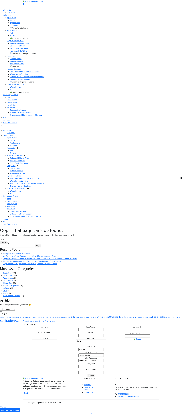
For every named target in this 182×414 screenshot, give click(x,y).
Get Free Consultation (10, 410)
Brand (5, 293)
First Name (45, 327)
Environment (52, 317)
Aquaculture (12, 30)
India (73, 317)
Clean (22, 317)
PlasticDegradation (139, 317)
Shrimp (13, 35)
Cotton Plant (45, 317)
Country (91, 338)
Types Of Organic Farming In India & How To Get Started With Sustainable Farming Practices (40, 258)
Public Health (158, 317)
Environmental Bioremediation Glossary (26, 115)
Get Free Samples (10, 122)
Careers (6, 117)
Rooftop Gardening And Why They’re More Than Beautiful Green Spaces (32, 261)
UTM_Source (91, 346)
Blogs (9, 97)
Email (91, 332)
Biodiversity (3, 317)
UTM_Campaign (91, 358)
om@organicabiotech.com (128, 396)
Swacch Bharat (22, 321)
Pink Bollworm (130, 317)
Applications (15, 23)
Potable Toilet (148, 317)
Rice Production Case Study (172, 317)
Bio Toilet (9, 317)
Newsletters (11, 105)
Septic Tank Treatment (19, 48)
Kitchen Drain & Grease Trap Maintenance (27, 77)
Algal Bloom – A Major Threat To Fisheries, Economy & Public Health (30, 264)
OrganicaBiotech (101, 317)
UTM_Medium (91, 352)
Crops (12, 20)
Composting (12, 56)
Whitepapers (12, 102)
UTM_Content (91, 369)
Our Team (11, 12)
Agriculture (11, 17)
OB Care (6, 288)
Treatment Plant (33, 321)
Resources (11, 107)
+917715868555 (123, 394)
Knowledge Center (10, 95)
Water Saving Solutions (19, 74)
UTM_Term (91, 363)
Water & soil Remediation (17, 188)
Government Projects (11, 296)
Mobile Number (44, 332)
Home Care (7, 283)
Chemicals (18, 317)
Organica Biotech (117, 317)
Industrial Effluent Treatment (21, 43)
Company (44, 338)
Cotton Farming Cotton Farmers (33, 317)
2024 (5, 290)
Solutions (7, 15)
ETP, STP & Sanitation (15, 41)
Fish (11, 33)
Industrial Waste (16, 61)
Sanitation (7, 273)
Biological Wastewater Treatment (16, 253)
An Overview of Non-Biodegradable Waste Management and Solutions (31, 256)
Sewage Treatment (17, 46)
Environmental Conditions (63, 317)
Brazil (13, 317)
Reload (138, 339)
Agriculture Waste (17, 64)
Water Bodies (15, 87)
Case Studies (12, 100)
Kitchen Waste (15, 59)
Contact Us (88, 392)
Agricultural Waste (17, 173)
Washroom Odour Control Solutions (24, 71)
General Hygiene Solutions (20, 79)
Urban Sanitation (46, 321)
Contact (6, 120)
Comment (137, 327)
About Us (7, 10)
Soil (11, 89)
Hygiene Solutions (14, 69)
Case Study (88, 387)
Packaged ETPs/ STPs (18, 51)
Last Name (91, 327)
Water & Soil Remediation (17, 84)
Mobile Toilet (89, 317)
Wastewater (8, 278)
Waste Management (11, 285)
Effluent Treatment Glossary (21, 112)
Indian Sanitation (80, 317)
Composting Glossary (18, 110)
